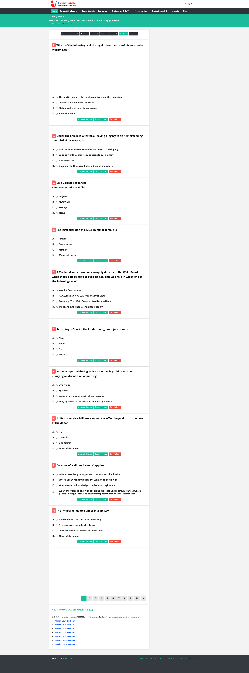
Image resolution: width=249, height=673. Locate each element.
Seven (62, 343)
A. (53, 97)
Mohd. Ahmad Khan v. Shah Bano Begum (81, 306)
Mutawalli (64, 201)
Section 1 (65, 34)
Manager (63, 207)
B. (53, 102)
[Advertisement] (100, 75)
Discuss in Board (101, 119)
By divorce (64, 384)
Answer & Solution (85, 119)
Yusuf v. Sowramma (70, 290)
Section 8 (133, 34)
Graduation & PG (159, 11)
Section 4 (94, 34)
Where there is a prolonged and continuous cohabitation (89, 474)
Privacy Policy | (171, 658)
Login (189, 3)
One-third (64, 437)
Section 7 (123, 34)
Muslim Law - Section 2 (65, 624)
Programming (140, 11)
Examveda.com (70, 658)
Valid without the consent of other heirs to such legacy (88, 149)
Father (62, 238)
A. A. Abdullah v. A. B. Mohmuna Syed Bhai (82, 295)
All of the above (67, 113)
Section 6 (113, 34)
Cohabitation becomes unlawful (76, 102)
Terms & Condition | (157, 658)
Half (61, 432)
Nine (61, 338)
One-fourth (65, 442)
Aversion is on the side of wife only (78, 525)
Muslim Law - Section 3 (65, 628)
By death (63, 390)
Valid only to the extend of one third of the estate (86, 166)
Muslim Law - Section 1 (65, 621)
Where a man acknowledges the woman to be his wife (88, 479)
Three (62, 354)
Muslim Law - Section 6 (65, 640)
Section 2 (75, 34)
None (62, 212)
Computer (102, 11)
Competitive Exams (68, 11)
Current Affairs (88, 11)
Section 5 (104, 34)
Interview (176, 11)
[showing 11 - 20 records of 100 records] (143, 598)
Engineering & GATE (121, 11)
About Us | (144, 658)
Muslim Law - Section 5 (65, 636)
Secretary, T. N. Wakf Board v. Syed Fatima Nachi (85, 301)
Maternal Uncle (67, 255)
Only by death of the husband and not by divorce (85, 401)
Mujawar (64, 196)
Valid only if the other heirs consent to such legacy (86, 154)
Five (61, 349)
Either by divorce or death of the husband (81, 396)
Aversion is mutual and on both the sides (81, 530)
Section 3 (84, 34)
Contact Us (182, 658)
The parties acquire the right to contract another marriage (91, 97)
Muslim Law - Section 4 (65, 632)
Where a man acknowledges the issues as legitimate (87, 485)
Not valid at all (67, 160)
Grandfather (65, 244)
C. (53, 108)
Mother (63, 249)
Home (54, 11)
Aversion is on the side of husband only (80, 519)
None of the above (69, 448)
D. (53, 113)
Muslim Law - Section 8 (65, 644)
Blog (185, 11)
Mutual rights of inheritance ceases (78, 108)
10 (137, 598)
